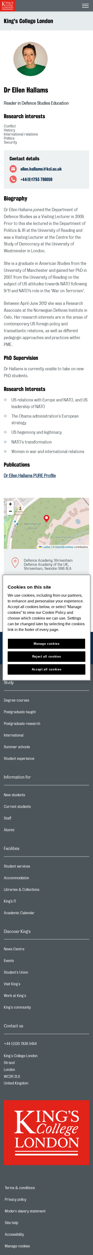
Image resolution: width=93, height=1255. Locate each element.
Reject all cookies (46, 656)
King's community (36, 1009)
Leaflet (46, 547)
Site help (28, 1223)
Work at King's (34, 997)
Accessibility (31, 1234)
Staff (26, 819)
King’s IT (29, 902)
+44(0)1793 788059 (36, 179)
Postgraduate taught (39, 713)
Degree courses (35, 701)
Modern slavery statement (41, 1211)
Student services (36, 867)
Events (28, 962)
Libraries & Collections (40, 891)
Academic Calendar (38, 914)
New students (33, 796)
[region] (46, 627)
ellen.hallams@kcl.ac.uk (41, 169)
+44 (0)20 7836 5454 (20, 1044)
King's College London (28, 21)
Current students (36, 808)
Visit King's (31, 985)
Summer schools (36, 748)
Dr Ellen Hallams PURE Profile (30, 476)
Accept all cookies (47, 669)
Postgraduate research (41, 725)
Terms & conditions (36, 1188)
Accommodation (35, 879)
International (32, 736)
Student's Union (35, 974)
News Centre (33, 950)
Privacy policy (32, 1199)
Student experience (38, 760)
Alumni (28, 831)
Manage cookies (34, 1246)
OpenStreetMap (64, 547)
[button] (46, 519)
